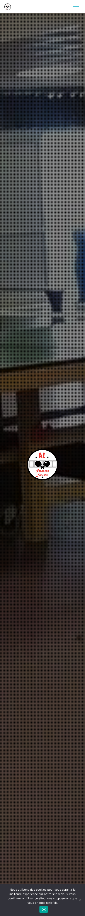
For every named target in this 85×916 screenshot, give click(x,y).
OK (44, 909)
